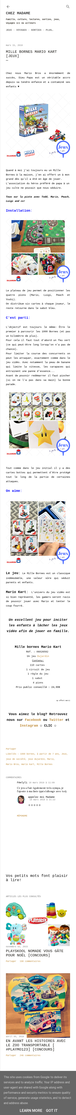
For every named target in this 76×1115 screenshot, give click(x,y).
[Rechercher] (68, 6)
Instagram (29, 726)
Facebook (33, 720)
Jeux (9, 30)
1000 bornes (27, 754)
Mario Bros (12, 764)
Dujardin (43, 656)
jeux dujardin (36, 759)
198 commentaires (30, 961)
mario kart (27, 764)
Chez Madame (18, 13)
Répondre (22, 816)
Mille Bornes (44, 764)
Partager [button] (11, 749)
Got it (52, 1110)
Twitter (56, 720)
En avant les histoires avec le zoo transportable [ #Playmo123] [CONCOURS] (36, 1045)
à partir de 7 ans (48, 754)
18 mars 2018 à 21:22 (42, 799)
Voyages (21, 30)
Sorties (36, 30)
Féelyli (22, 782)
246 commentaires (30, 1055)
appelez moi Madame (41, 797)
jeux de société (15, 759)
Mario (50, 759)
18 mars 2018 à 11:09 (42, 782)
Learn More (31, 1110)
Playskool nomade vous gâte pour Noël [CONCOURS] (34, 953)
